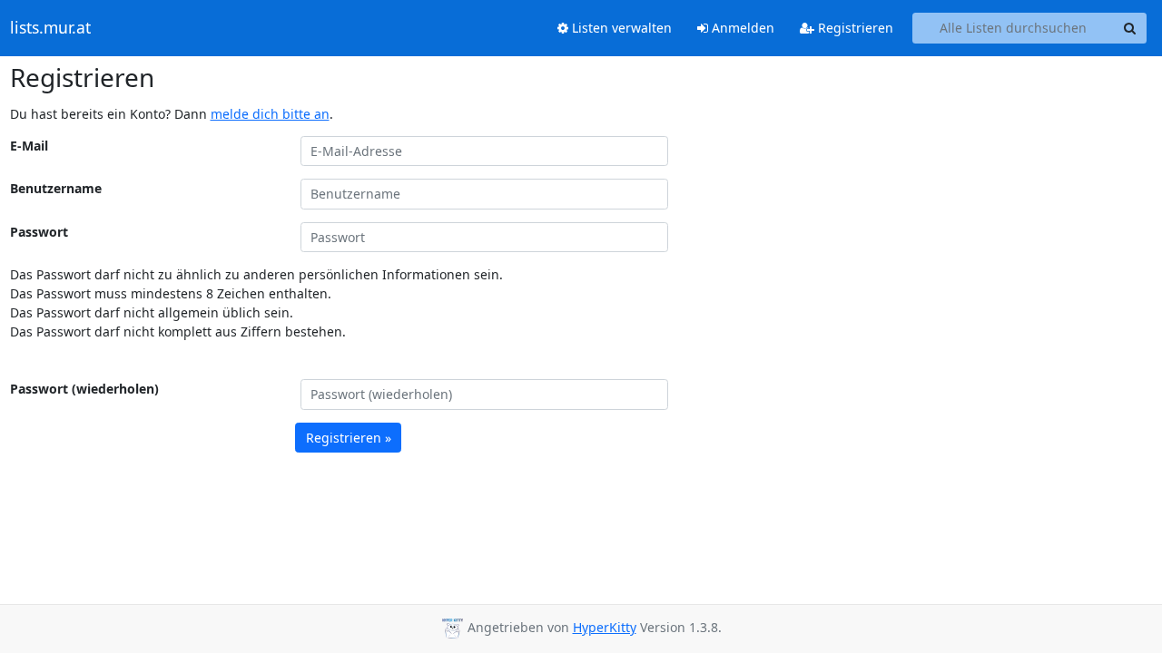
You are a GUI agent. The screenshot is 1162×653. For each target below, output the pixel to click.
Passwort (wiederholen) (84, 388)
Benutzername (56, 188)
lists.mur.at (50, 28)
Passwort (39, 231)
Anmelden (741, 27)
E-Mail (29, 145)
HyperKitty (604, 627)
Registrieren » (348, 437)
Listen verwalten (620, 27)
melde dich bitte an (270, 113)
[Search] (1130, 28)
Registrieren (853, 27)
